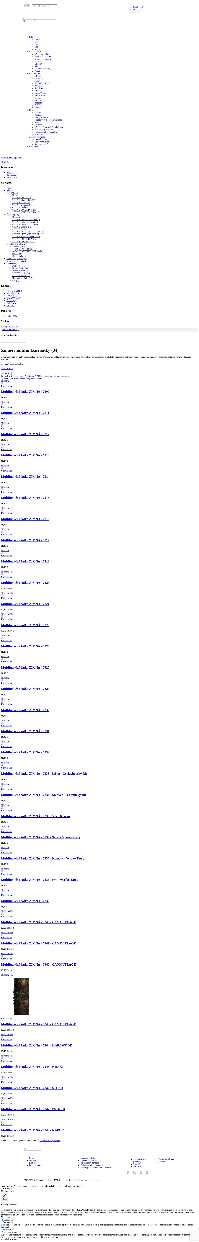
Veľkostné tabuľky (10, 329)
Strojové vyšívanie (42, 142)
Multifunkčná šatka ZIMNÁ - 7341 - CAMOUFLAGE (38, 943)
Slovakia (38, 90)
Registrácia (136, 12)
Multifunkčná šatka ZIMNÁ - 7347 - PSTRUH (33, 1109)
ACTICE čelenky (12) (21, 275)
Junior (37, 49)
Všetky (9, 172)
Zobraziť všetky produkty (12, 157)
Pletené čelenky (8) (20, 271)
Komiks (38, 107)
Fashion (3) (11, 305)
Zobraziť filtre (7, 368)
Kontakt (38, 115)
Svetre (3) (16, 266)
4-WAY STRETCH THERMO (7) (27, 251)
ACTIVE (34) (12, 293)
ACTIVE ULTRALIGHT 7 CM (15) (28, 232)
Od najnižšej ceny (45, 376)
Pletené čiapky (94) (20, 268)
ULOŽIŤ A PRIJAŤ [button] (10, 1239)
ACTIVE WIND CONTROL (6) (26, 236)
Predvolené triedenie (10, 376)
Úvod (31, 1158)
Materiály (39, 122)
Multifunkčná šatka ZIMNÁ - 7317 (25, 540)
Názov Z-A (33, 376)
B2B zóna (39, 134)
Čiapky (38, 61)
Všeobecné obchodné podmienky (49, 127)
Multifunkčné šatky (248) (17, 244)
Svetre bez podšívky (43, 59)
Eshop (32, 37)
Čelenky (38, 64)
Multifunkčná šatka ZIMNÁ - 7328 (25, 688)
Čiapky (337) (12, 193)
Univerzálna (13, 326)
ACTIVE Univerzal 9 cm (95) (25, 222)
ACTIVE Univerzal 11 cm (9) (25, 224)
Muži (37, 42)
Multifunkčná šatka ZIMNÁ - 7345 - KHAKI (32, 1066)
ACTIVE (39, 86)
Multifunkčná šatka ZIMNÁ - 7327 (25, 667)
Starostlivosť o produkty (139, 1160)
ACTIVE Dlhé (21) (20, 207)
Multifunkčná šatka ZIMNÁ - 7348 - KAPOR (32, 1130)
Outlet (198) (11, 263)
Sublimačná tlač (41, 144)
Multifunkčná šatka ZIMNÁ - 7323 (25, 582)
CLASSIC (39, 78)
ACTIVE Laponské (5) (22, 227)
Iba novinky (11, 177)
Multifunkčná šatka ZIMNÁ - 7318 (25, 561)
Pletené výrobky (41, 139)
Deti (36, 47)
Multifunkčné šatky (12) (22, 278)
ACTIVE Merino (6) (21, 205)
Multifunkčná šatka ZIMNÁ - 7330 (25, 710)
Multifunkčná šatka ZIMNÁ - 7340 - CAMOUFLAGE (38, 922)
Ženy (37, 44)
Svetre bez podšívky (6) (16, 258)
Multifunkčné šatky (43, 69)
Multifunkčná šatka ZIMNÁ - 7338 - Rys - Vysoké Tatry (39, 879)
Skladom (40, 378)
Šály (36, 66)
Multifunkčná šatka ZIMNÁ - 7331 (25, 731)
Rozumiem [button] (7, 1188)
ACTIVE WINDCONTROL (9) (26, 212)
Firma (31, 110)
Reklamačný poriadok (44, 129)
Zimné (33, 378)
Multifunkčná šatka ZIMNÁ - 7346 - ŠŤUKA (32, 1088)
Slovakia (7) (11, 296)
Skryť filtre (6, 162)
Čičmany (38, 98)
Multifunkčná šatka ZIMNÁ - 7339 (25, 901)
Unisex (38, 39)
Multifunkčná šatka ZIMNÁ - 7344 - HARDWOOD (36, 1045)
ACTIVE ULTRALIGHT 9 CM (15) (28, 234)
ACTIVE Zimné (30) (21, 202)
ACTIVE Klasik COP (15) (23, 200)
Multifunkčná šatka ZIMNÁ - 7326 (25, 646)
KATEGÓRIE (35, 51)
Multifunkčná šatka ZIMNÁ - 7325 (25, 625)
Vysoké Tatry (40, 93)
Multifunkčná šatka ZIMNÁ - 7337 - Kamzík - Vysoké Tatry (42, 858)
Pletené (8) (16, 217)
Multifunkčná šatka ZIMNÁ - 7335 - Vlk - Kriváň (35, 816)
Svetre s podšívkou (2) (16, 261)
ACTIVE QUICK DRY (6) (24, 239)
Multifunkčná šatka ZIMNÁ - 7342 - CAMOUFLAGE (38, 964)
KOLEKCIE (34, 73)
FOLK (37, 81)
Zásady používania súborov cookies (96, 1167)
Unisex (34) (11, 316)
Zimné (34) (17, 253)
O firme (38, 112)
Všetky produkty (42, 54)
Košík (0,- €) (138, 7)
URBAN (38, 76)
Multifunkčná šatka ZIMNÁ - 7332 (25, 752)
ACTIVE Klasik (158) (21, 197)
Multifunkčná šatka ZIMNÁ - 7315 (25, 497)
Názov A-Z (6, 373)
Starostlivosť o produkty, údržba (48, 120)
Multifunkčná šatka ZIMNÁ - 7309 (25, 391)
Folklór (38, 105)
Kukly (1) (16, 280)
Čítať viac (84, 1186)
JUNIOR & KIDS (42, 83)
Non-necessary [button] (7, 1229)
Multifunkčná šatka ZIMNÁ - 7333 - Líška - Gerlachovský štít (44, 773)
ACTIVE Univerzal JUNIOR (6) (26, 219)
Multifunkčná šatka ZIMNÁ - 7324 (25, 604)
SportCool (39, 88)
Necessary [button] (5, 1217)
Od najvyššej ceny (61, 376)
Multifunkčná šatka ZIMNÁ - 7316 (25, 519)
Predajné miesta (41, 117)
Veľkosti (38, 125)
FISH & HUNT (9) (14, 291)
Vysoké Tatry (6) (13, 298)
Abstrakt (38, 103)
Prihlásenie (137, 9)
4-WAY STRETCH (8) (22, 249)
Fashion (38, 100)
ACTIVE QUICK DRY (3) (24, 210)
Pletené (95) (17, 195)
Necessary (8, 1220)
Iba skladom (11, 175)
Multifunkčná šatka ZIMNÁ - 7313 (25, 455)
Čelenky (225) (12, 215)
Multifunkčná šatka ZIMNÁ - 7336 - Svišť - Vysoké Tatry (40, 837)
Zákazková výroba (37, 137)
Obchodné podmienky (90, 1160)
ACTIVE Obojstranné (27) (23, 241)
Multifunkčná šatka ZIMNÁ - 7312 (25, 434)
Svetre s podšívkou (43, 56)
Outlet (37, 71)
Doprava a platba (88, 1158)
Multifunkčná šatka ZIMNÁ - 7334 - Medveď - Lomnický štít (43, 795)
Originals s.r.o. (93, 1180)
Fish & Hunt (40, 95)
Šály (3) (9, 190)
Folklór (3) (11, 303)
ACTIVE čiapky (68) (21, 273)
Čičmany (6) (11, 300)
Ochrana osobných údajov (46, 132)
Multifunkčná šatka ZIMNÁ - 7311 (25, 413)
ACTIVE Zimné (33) (21, 229)
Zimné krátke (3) (19, 256)
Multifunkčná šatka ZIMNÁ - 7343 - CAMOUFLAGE (38, 1024)
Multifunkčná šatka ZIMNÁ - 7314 (25, 476)
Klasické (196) (18, 246)
